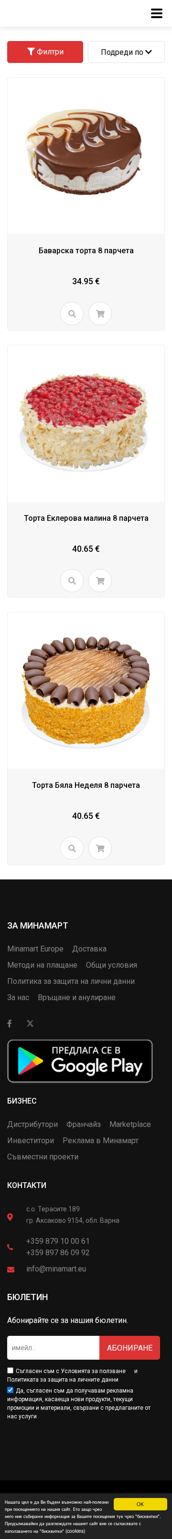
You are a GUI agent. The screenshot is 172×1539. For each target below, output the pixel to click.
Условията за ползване (93, 1371)
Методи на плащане (42, 965)
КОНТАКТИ (26, 1185)
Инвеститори (30, 1140)
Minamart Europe (35, 948)
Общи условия (111, 965)
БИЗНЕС (22, 1100)
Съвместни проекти (42, 1156)
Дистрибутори (32, 1124)
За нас (18, 997)
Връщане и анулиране (77, 997)
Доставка (89, 948)
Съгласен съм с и (72, 1375)
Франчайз (83, 1124)
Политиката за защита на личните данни (62, 1379)
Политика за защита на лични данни (71, 981)
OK (140, 1504)
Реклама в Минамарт (101, 1140)
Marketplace (130, 1124)
